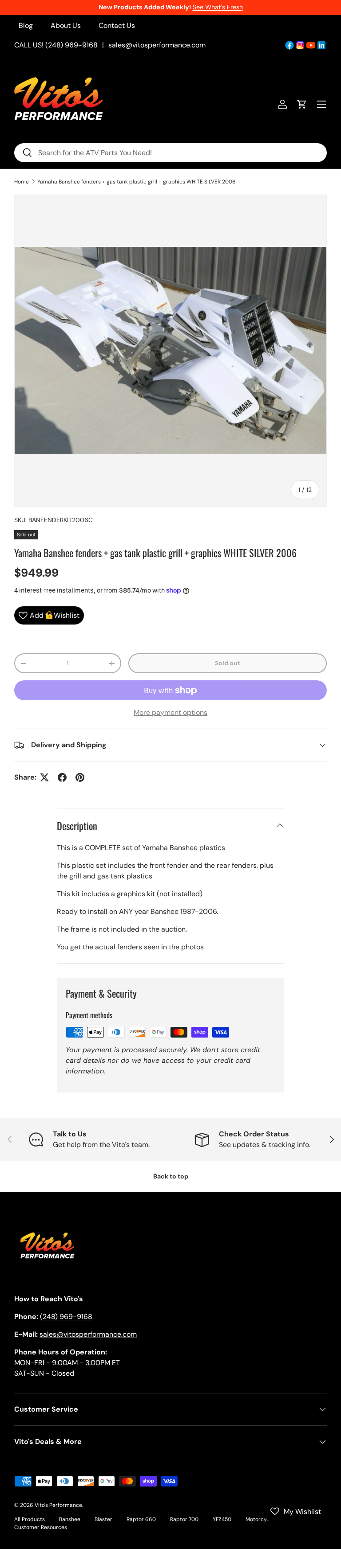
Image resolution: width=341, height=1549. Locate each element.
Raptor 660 (141, 1519)
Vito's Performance (58, 1505)
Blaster (103, 1519)
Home (21, 181)
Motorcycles (261, 1519)
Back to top (170, 1176)
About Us (66, 25)
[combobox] (170, 152)
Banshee (69, 1519)
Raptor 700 (184, 1519)
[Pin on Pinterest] (80, 777)
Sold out (227, 663)
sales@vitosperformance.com (157, 45)
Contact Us (117, 25)
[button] (302, 104)
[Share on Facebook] (62, 777)
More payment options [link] (170, 712)
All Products (29, 1519)
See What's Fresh (218, 7)
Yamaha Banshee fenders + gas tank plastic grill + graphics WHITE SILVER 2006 (136, 181)
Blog (26, 25)
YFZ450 (222, 1519)
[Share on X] (44, 777)
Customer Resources (40, 1527)
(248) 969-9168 (66, 1316)
